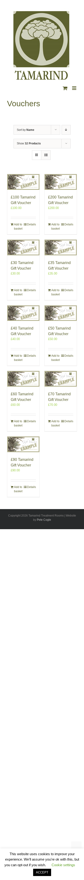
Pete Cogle (44, 519)
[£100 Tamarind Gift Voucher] (23, 182)
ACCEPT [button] (42, 872)
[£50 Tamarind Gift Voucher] (61, 313)
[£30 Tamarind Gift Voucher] (23, 247)
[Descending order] (66, 130)
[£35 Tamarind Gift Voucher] (61, 247)
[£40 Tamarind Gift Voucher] (23, 313)
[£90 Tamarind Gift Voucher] (23, 444)
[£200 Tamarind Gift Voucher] (61, 182)
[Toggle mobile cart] (65, 88)
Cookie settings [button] (63, 865)
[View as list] (45, 155)
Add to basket (18, 226)
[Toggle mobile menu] (74, 88)
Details (31, 224)
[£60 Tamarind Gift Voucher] (23, 379)
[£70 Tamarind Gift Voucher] (61, 379)
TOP (76, 846)
